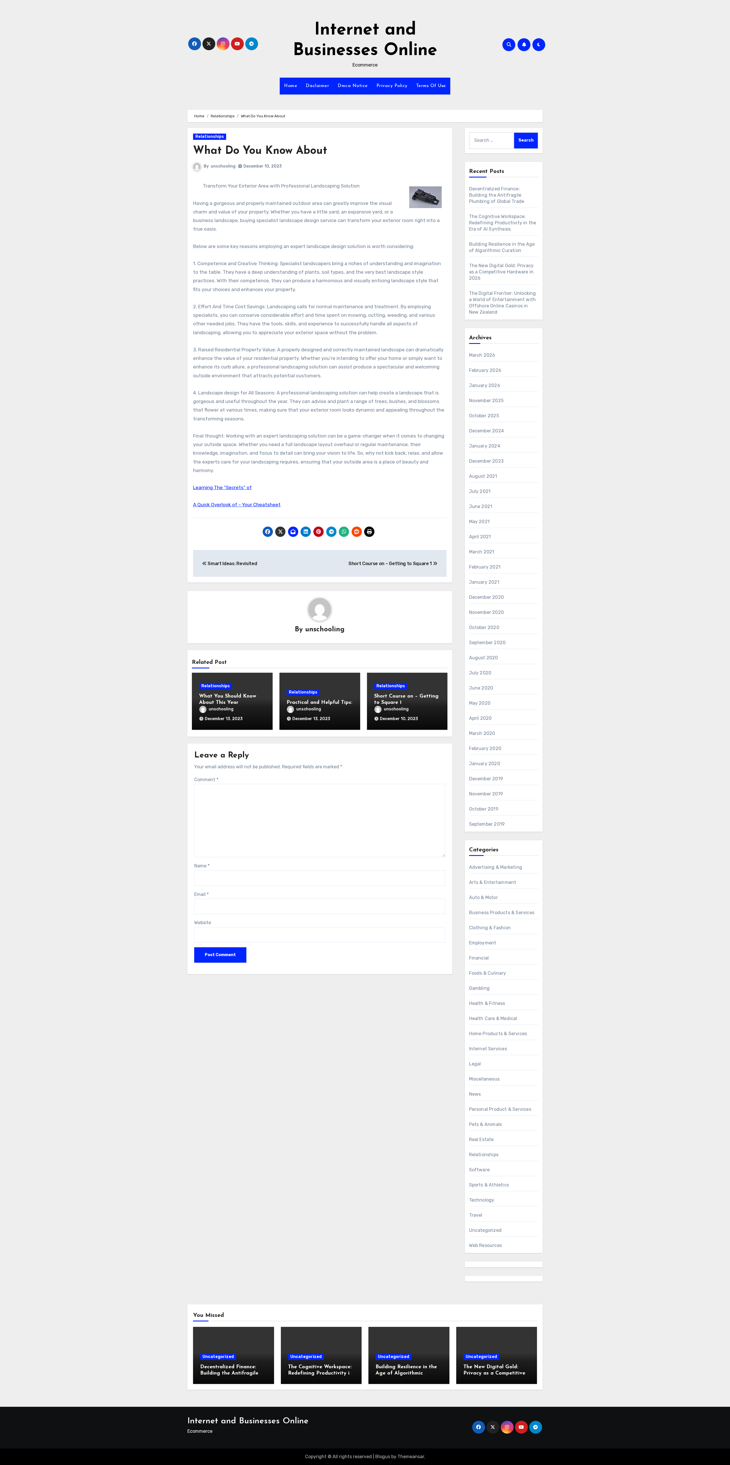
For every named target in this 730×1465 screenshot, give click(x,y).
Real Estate (481, 1139)
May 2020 (480, 703)
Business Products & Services (502, 912)
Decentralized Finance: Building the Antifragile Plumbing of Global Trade (496, 195)
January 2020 (484, 763)
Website (202, 922)
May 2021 (479, 521)
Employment (482, 943)
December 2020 (486, 597)
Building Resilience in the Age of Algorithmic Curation (406, 1373)
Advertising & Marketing (495, 867)
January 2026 (484, 385)
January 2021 (484, 582)
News (475, 1094)
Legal (475, 1064)
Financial (479, 958)
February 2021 (485, 567)
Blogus (382, 1456)
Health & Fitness (487, 1003)
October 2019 (483, 809)
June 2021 (480, 506)
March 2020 (482, 733)
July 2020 (480, 673)
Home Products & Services (498, 1033)
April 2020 (480, 718)
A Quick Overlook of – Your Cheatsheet (237, 504)
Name (202, 865)
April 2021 (480, 536)
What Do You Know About (260, 151)
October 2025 (484, 415)
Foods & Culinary (487, 973)
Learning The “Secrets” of (222, 487)
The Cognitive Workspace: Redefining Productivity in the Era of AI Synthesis (502, 223)
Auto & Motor (483, 897)
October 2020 (484, 627)
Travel (475, 1215)
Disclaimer (317, 86)
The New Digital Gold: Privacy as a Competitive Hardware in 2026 (501, 272)
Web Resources (485, 1245)
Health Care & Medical (493, 1018)
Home (290, 86)
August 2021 (483, 476)
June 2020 (481, 688)
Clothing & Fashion (490, 927)
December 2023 (486, 461)
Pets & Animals (485, 1124)
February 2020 (485, 748)
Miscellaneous (484, 1079)
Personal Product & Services (500, 1109)
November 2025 (486, 400)
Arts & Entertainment (492, 882)
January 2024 (484, 446)
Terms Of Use (431, 86)
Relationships (209, 136)
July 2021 (480, 491)
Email (201, 894)
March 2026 (482, 355)
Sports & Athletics (489, 1185)
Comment (206, 779)
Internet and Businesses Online (248, 1421)
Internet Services (488, 1048)
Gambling (479, 988)
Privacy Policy (391, 86)
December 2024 (486, 431)
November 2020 (486, 612)
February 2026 (485, 370)
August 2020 (483, 657)
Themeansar (411, 1456)
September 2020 (487, 642)
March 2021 (481, 552)
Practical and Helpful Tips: (319, 702)
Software (479, 1169)
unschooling (223, 166)
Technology (481, 1200)
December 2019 (486, 778)
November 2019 (486, 794)
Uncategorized (485, 1230)
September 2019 (487, 824)
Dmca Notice (353, 86)
